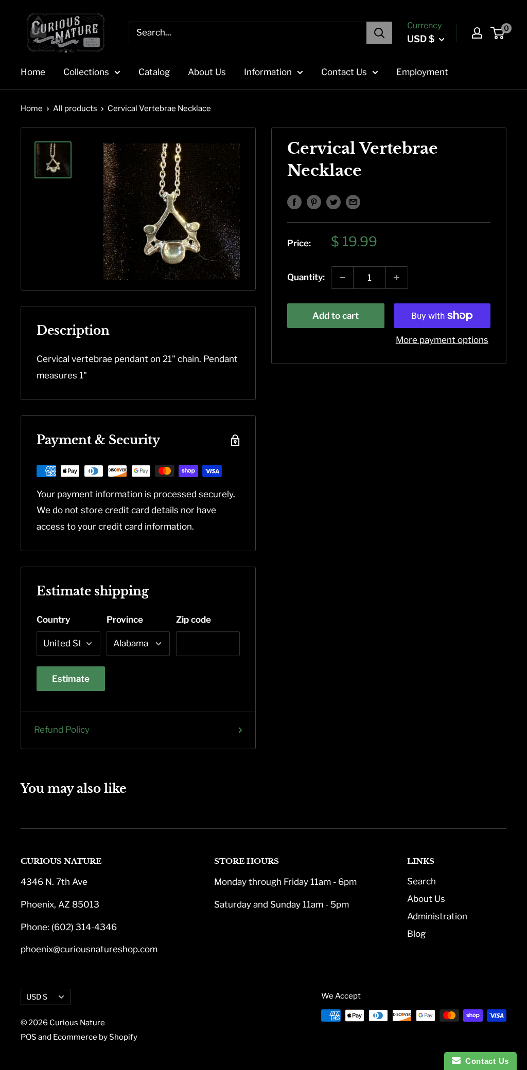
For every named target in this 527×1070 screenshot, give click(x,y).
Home (33, 72)
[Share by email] (353, 201)
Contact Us (344, 72)
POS (29, 1037)
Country (53, 619)
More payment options (442, 340)
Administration (437, 916)
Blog (416, 934)
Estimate (71, 679)
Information (268, 72)
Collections (86, 72)
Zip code (193, 619)
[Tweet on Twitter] (333, 201)
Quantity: (306, 277)
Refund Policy (62, 729)
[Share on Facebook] (294, 201)
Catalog (154, 72)
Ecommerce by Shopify (95, 1037)
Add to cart (335, 316)
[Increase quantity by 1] (397, 277)
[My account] (477, 33)
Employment (422, 72)
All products (75, 108)
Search (421, 881)
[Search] (379, 33)
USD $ (36, 997)
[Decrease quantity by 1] (342, 277)
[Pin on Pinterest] (314, 201)
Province (125, 619)
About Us (207, 72)
